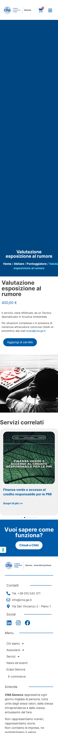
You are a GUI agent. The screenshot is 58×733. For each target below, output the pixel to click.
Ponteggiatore (37, 263)
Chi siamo (13, 643)
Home (7, 263)
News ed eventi (17, 663)
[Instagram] (18, 622)
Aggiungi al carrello (20, 342)
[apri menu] (50, 10)
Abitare (19, 263)
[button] (2, 471)
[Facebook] (27, 622)
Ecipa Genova (15, 669)
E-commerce (17, 676)
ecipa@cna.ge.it (36, 330)
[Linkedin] (9, 622)
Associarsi (13, 650)
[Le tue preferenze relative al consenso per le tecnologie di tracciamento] (3, 550)
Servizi (10, 656)
